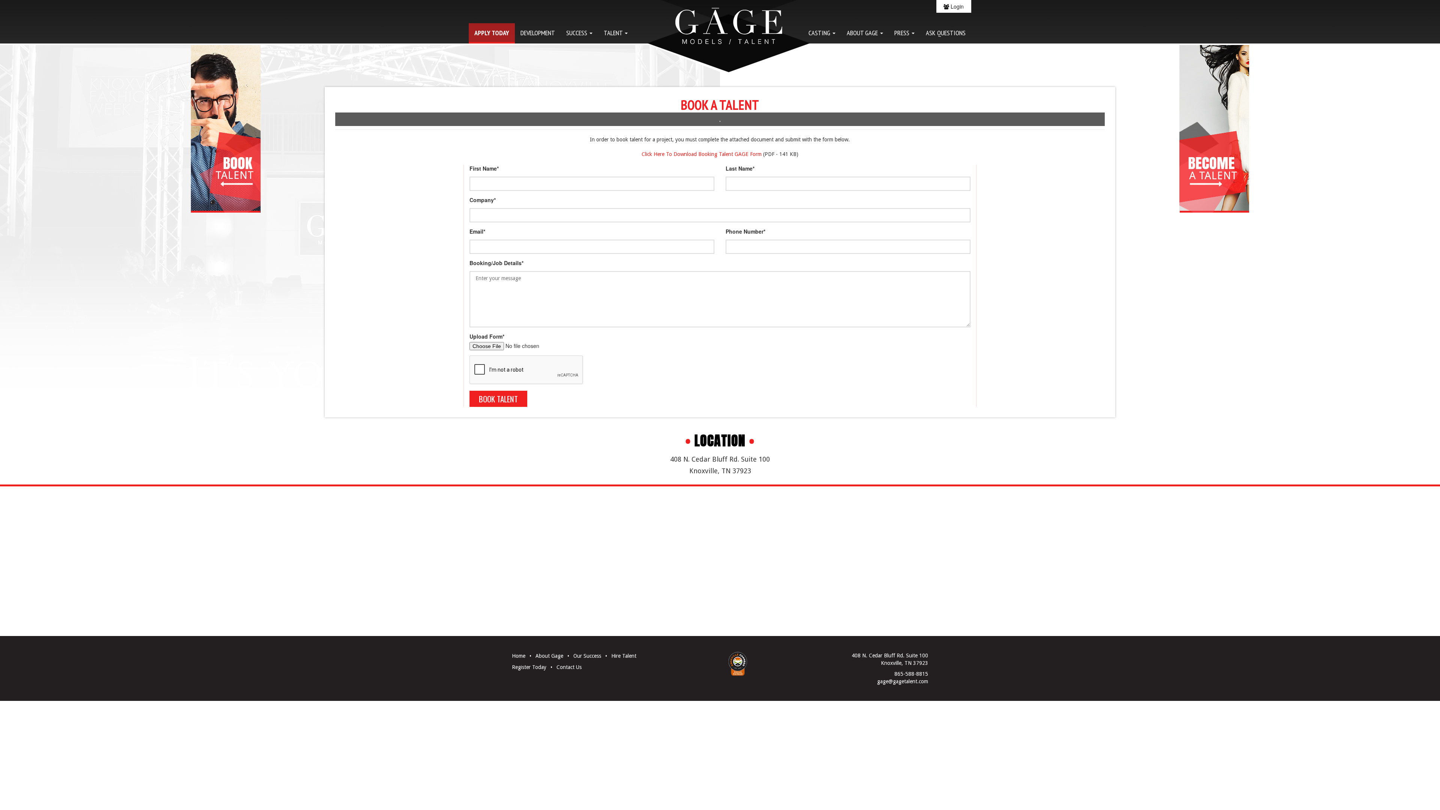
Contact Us (569, 667)
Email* (477, 231)
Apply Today (491, 32)
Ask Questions (946, 32)
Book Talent (498, 399)
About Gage (549, 656)
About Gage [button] (863, 32)
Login (956, 6)
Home (518, 656)
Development (537, 32)
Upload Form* (487, 336)
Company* (483, 200)
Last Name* (740, 168)
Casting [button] (820, 32)
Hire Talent (623, 656)
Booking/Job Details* (497, 263)
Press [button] (902, 32)
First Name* (484, 168)
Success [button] (577, 32)
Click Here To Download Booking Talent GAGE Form (702, 154)
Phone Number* (745, 231)
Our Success (587, 656)
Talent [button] (614, 32)
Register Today (529, 667)
